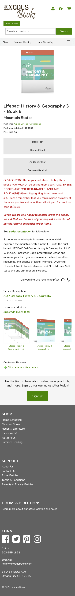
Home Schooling (44, 42)
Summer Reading (22, 42)
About (6, 42)
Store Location (12, 23)
